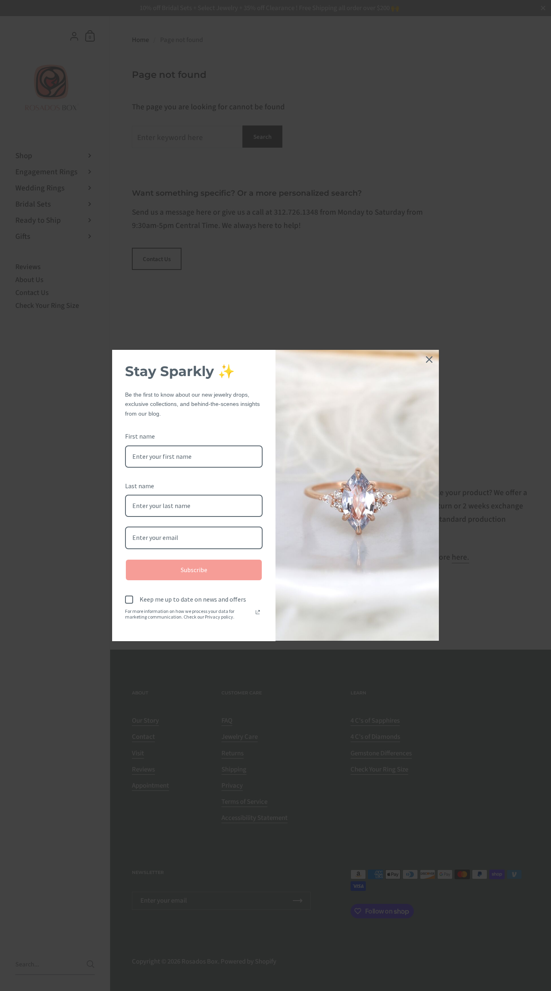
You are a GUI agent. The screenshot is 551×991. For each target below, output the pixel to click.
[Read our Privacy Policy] (258, 612)
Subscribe (194, 570)
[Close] (429, 359)
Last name (139, 486)
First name (140, 436)
